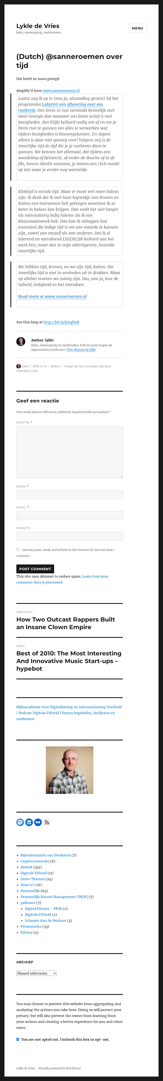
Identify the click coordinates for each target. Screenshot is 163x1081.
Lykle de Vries (37, 25)
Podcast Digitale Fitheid (39, 713)
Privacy (27, 932)
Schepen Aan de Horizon (45, 920)
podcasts (28, 903)
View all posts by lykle (81, 350)
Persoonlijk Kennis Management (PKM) (54, 897)
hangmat (70, 366)
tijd (34, 370)
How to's (28, 885)
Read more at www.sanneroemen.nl (52, 296)
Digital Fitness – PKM (43, 908)
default (55, 366)
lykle (25, 366)
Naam (22, 486)
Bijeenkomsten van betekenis (46, 855)
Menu (137, 28)
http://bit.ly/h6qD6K (61, 322)
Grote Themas (33, 879)
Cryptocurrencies (35, 861)
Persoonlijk (30, 891)
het (81, 366)
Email (22, 507)
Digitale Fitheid (34, 873)
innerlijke (91, 366)
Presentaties (31, 926)
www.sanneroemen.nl (61, 90)
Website (23, 528)
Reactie (24, 422)
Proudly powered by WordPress (60, 1068)
